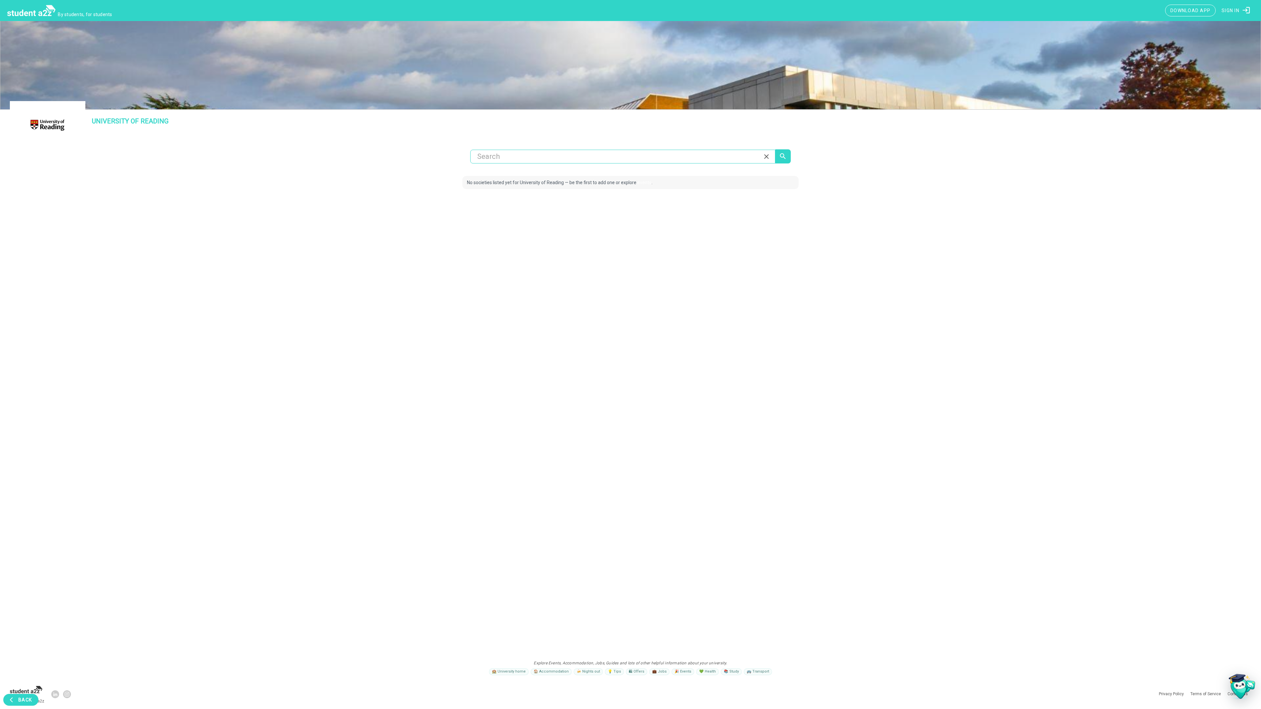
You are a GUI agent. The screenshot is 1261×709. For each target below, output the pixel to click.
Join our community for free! (630, 419)
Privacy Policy (649, 431)
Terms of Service (679, 431)
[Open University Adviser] (1240, 688)
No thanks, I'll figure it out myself (630, 445)
